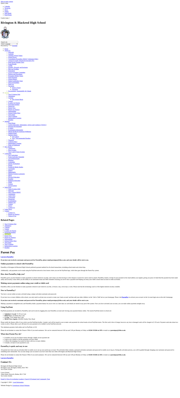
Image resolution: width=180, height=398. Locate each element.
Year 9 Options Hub (14, 94)
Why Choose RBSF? (14, 192)
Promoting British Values (15, 76)
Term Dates (11, 114)
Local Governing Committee (16, 72)
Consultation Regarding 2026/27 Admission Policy (23, 59)
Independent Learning (14, 118)
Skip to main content (7, 1)
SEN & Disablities (13, 82)
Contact (6, 211)
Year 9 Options (12, 116)
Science (10, 184)
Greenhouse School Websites (21, 385)
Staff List (11, 84)
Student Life (12, 202)
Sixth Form (7, 187)
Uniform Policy (12, 142)
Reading (10, 120)
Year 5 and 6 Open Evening (16, 152)
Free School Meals (17, 99)
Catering (10, 98)
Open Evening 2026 (14, 189)
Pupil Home (8, 15)
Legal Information (18, 382)
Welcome (11, 52)
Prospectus (11, 199)
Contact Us (11, 207)
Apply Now (11, 196)
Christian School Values (15, 55)
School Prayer (12, 57)
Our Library (15, 136)
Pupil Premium (12, 77)
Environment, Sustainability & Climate (19, 91)
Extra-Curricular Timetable (16, 157)
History (10, 170)
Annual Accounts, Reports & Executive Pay (21, 60)
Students (7, 121)
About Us (7, 50)
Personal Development (15, 126)
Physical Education (14, 177)
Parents (6, 93)
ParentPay (125, 297)
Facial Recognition (13, 104)
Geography (11, 169)
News (6, 10)
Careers (10, 101)
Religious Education (14, 180)
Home (6, 49)
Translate (14, 45)
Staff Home (7, 13)
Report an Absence (14, 109)
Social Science (12, 185)
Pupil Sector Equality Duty (16, 62)
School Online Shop (14, 113)
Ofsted (6, 11)
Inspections (11, 71)
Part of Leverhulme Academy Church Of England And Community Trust (28, 379)
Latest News (8, 209)
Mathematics (12, 172)
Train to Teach (16, 87)
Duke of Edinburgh (14, 145)
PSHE (10, 182)
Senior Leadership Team (15, 81)
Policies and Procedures (15, 74)
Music (10, 175)
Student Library (13, 135)
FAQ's (10, 206)
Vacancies (7, 8)
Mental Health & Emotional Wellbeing (19, 131)
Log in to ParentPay (7, 257)
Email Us (3, 379)
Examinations (12, 201)
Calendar (7, 6)
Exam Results (12, 64)
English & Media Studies (15, 167)
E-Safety (10, 128)
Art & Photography (14, 158)
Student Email (12, 133)
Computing (11, 162)
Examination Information (15, 130)
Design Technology (14, 163)
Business (11, 160)
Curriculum (7, 153)
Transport (11, 140)
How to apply (12, 150)
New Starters (8, 147)
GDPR (10, 66)
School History (12, 79)
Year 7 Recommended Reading (21, 138)
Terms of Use (12, 216)
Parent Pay (11, 106)
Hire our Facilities (13, 69)
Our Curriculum (13, 155)
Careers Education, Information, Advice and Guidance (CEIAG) (27, 125)
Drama (10, 165)
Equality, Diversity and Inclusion (18, 67)
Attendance (11, 96)
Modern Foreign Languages (16, 174)
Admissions (11, 148)
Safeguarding (12, 111)
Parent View (12, 108)
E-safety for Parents (14, 103)
